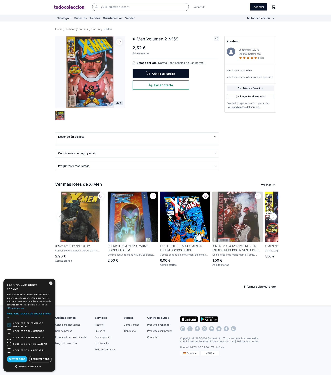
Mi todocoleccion (258, 18)
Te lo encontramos (105, 349)
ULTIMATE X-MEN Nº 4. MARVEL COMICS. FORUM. (129, 248)
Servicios (101, 317)
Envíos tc (100, 330)
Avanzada (199, 7)
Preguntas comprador (159, 330)
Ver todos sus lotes (239, 70)
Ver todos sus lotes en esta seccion (250, 77)
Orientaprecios (112, 18)
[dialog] (29, 325)
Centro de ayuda (158, 317)
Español (191, 353)
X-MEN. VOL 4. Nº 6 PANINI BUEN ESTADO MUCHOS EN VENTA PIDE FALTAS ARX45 (235, 248)
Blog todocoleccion (66, 343)
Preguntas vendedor (158, 324)
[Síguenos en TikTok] (226, 328)
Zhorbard (233, 41)
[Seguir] (119, 42)
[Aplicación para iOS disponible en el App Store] (189, 319)
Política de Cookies (247, 341)
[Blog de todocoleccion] (233, 328)
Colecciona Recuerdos (67, 324)
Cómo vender (131, 324)
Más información (15, 308)
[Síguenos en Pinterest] (211, 328)
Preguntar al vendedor (252, 96)
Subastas (80, 18)
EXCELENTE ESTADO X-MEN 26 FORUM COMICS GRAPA (181, 248)
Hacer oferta (163, 85)
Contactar (152, 337)
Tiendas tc (130, 330)
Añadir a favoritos (253, 88)
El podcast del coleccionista (71, 337)
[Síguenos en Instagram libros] (190, 328)
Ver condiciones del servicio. (244, 106)
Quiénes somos (65, 317)
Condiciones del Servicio (194, 341)
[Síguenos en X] (204, 328)
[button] (137, 137)
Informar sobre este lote (260, 286)
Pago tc (99, 324)
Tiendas (94, 18)
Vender (130, 18)
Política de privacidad (222, 341)
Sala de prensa (63, 330)
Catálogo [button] (63, 18)
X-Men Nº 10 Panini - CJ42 (72, 246)
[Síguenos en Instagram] (182, 328)
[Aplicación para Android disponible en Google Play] (209, 319)
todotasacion (102, 343)
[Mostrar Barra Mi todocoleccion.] (273, 18)
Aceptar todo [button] (17, 359)
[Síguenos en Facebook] (197, 328)
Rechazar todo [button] (40, 359)
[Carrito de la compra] (274, 7)
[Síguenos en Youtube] (219, 328)
